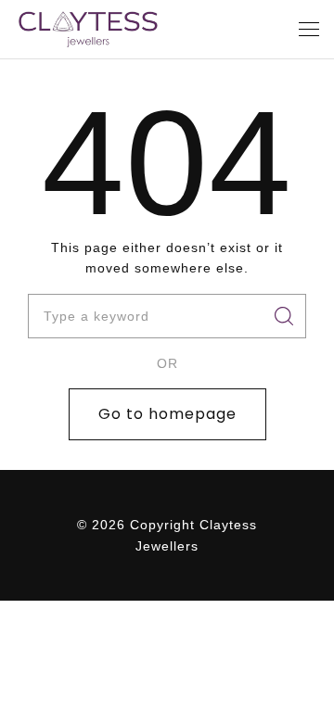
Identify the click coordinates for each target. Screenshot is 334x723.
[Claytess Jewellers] (88, 28)
